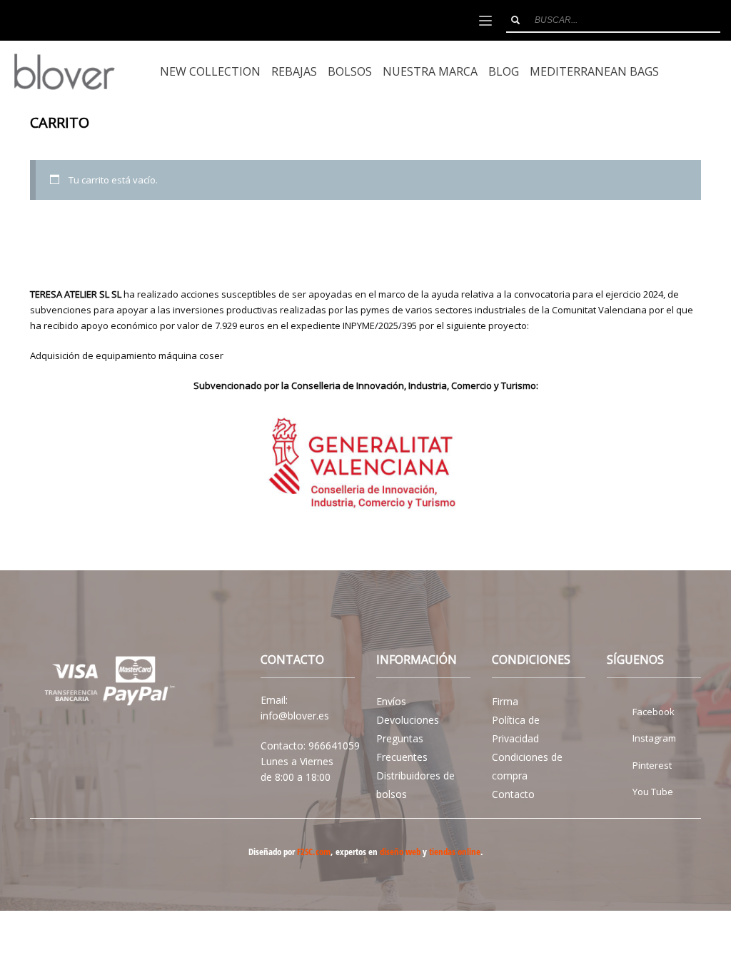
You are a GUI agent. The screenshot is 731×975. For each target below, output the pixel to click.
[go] (515, 20)
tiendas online (454, 851)
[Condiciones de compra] (106, 683)
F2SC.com (314, 851)
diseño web (400, 851)
